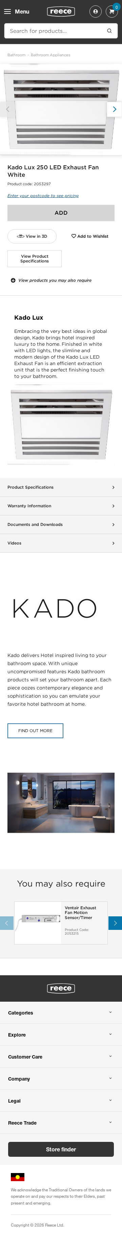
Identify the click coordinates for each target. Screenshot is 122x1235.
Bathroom (16, 54)
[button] (114, 109)
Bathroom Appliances (50, 54)
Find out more (35, 730)
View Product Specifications (34, 258)
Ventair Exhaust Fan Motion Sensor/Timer (80, 913)
